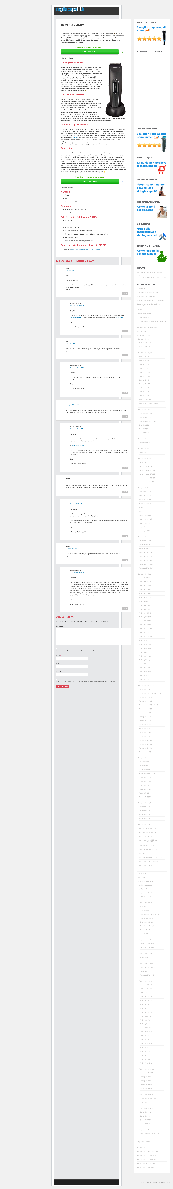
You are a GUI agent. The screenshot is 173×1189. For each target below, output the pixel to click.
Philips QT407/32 (145, 1055)
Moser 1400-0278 (145, 495)
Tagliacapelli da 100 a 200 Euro (147, 1152)
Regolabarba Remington (147, 1069)
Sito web (59, 671)
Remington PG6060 (146, 1088)
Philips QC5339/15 (145, 632)
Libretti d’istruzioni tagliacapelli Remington (152, 321)
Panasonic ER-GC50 (145, 552)
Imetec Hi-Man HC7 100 (147, 470)
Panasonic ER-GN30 (146, 971)
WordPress (167, 1182)
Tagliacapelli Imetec (144, 458)
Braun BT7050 (145, 910)
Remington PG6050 (146, 1084)
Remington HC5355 (145, 713)
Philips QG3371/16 (146, 1032)
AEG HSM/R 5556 (145, 343)
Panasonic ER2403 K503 (148, 975)
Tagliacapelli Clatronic (145, 439)
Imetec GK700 (143, 462)
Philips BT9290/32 (146, 992)
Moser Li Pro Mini (145, 957)
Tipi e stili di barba (144, 1142)
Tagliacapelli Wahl (144, 824)
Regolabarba (127, 10)
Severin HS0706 (144, 818)
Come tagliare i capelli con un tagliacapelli (150, 300)
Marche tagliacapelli (93, 10)
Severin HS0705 (144, 814)
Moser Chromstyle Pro (146, 519)
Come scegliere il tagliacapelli (146, 296)
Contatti (139, 310)
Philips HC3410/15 (145, 582)
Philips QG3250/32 (145, 672)
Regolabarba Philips (145, 981)
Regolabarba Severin (146, 1108)
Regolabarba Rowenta (146, 1094)
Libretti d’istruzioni (143, 317)
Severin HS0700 (145, 1120)
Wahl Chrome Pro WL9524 (147, 846)
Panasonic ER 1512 (145, 544)
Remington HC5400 (145, 717)
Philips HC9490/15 (145, 609)
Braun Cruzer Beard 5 (147, 926)
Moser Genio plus (144, 523)
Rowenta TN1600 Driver (147, 773)
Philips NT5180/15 (146, 1004)
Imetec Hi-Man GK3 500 (148, 943)
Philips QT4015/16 (146, 1043)
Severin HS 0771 (144, 807)
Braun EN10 (144, 934)
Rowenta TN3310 (146, 1102)
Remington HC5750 (145, 720)
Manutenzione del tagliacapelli (147, 327)
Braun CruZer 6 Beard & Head (150, 914)
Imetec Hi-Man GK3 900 (148, 947)
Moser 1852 (143, 511)
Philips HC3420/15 (145, 585)
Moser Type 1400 (145, 531)
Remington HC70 (144, 736)
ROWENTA (119, 317)
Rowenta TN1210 (75, 317)
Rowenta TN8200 (145, 789)
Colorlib (154, 1182)
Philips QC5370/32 (145, 648)
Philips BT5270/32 (146, 989)
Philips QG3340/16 (145, 675)
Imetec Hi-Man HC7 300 (147, 474)
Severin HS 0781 (145, 1116)
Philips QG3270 (145, 1020)
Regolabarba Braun (145, 902)
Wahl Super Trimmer (145, 865)
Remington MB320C (145, 740)
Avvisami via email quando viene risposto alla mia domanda (75, 651)
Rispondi (125, 293)
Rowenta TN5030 (145, 777)
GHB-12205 (143, 452)
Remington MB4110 (146, 1073)
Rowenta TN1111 (144, 765)
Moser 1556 (143, 507)
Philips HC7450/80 (145, 597)
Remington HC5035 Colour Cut (149, 705)
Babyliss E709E (144, 364)
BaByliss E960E (144, 395)
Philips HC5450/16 (145, 593)
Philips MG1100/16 (146, 996)
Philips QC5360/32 (145, 644)
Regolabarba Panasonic (147, 963)
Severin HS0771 (145, 1124)
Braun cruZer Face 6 (146, 930)
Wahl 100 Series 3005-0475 (148, 828)
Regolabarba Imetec (145, 940)
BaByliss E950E (144, 388)
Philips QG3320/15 (146, 1028)
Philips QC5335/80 (145, 628)
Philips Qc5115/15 (145, 613)
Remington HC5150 (145, 709)
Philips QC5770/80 (145, 668)
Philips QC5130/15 (145, 621)
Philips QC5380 (144, 652)
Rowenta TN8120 (144, 785)
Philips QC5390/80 (145, 656)
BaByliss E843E (144, 380)
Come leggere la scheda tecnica (147, 292)
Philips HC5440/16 (145, 589)
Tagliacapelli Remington (146, 685)
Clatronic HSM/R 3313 (146, 442)
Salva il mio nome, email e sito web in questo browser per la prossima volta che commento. (85, 682)
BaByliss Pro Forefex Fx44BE (148, 403)
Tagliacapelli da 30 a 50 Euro (146, 1155)
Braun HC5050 (144, 433)
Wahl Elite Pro (143, 853)
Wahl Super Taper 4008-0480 (149, 861)
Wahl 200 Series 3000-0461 (148, 832)
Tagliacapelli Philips (144, 574)
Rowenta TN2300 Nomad (148, 1098)
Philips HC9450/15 (145, 605)
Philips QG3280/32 (146, 1024)
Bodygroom (141, 288)
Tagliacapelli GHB (143, 449)
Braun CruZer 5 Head (146, 413)
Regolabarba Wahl (145, 1130)
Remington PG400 (145, 752)
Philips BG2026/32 (146, 985)
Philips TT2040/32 (146, 1063)
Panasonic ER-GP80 (145, 560)
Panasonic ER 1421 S (146, 540)
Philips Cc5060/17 (145, 578)
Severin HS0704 (144, 810)
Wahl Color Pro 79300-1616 (148, 849)
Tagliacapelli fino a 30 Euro (146, 1163)
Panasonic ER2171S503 (146, 564)
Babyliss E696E (144, 360)
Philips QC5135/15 (145, 625)
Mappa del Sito (142, 331)
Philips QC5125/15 (145, 617)
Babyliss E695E (144, 356)
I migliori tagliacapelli (112, 10)
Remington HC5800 (145, 724)
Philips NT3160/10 (146, 1000)
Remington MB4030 (145, 744)
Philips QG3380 (144, 679)
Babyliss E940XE (144, 384)
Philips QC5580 (144, 664)
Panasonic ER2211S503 (146, 568)
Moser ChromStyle (145, 515)
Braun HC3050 (144, 425)
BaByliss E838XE (145, 896)
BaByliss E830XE (144, 372)
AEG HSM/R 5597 (145, 347)
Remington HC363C (145, 689)
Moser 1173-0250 (145, 492)
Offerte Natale (141, 873)
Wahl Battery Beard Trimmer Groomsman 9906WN (148, 841)
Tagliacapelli (141, 1148)
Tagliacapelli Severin (144, 803)
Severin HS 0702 (145, 1112)
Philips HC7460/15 (145, 601)
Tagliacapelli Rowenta (145, 758)
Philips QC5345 (144, 640)
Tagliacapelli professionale (145, 1167)
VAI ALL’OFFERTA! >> (89, 52)
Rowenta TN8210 (144, 793)
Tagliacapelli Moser (144, 488)
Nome (58, 655)
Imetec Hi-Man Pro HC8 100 (148, 482)
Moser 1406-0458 (145, 503)
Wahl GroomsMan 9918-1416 (149, 1133)
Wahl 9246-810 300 (145, 836)
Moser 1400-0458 (145, 499)
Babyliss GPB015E (145, 399)
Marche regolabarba (141, 10)
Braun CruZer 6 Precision (148, 922)
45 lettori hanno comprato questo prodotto (89, 47)
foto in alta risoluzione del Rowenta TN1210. (85, 250)
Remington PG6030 (146, 1081)
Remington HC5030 (145, 701)
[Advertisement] (152, 89)
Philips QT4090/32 (146, 1059)
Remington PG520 (146, 1077)
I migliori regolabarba (159, 10)
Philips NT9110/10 (146, 1008)
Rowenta (75, 137)
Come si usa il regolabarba (146, 881)
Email (58, 663)
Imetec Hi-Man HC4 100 (147, 466)
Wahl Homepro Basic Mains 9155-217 (151, 857)
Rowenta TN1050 (145, 762)
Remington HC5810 (145, 728)
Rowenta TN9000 (145, 797)
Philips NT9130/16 (146, 1012)
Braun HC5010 (144, 429)
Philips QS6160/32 (146, 1039)
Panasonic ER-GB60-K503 (148, 967)
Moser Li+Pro (143, 527)
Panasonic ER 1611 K (146, 548)
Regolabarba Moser (145, 953)
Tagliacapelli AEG (143, 339)
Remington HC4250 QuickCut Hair (150, 693)
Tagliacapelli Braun (144, 409)
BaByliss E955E (144, 392)
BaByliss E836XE (144, 376)
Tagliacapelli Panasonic (145, 537)
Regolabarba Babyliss (146, 893)
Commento (60, 626)
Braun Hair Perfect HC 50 (147, 421)
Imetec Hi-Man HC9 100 (147, 478)
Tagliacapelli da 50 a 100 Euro (147, 1159)
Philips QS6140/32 (146, 1035)
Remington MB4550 (145, 748)
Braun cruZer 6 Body (147, 918)
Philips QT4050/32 (146, 1051)
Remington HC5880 (145, 732)
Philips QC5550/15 (145, 660)
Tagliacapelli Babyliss (145, 353)
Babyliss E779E (144, 368)
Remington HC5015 (145, 697)
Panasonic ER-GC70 (145, 556)
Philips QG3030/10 (146, 1016)
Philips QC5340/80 (145, 636)
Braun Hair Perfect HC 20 (147, 417)
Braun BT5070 (145, 906)
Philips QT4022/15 (146, 1047)
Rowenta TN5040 (145, 781)
